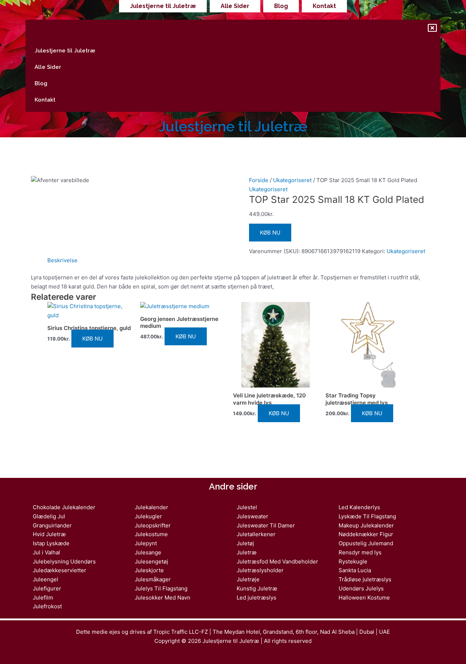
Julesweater (252, 516)
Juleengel (45, 579)
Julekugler (148, 516)
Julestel (247, 507)
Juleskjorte (149, 570)
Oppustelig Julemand (366, 543)
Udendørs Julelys (361, 588)
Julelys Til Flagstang (161, 588)
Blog (281, 6)
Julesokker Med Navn (162, 597)
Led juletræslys (256, 597)
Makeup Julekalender (366, 525)
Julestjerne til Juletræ (163, 6)
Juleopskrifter (153, 525)
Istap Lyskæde (51, 543)
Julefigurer (47, 588)
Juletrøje (248, 579)
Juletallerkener (256, 534)
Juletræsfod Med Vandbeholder (277, 561)
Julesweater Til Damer (266, 525)
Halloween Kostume (364, 597)
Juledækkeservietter (59, 570)
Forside (258, 180)
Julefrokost (47, 606)
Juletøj (245, 543)
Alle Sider (235, 6)
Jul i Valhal (46, 552)
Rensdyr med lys (360, 552)
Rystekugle (353, 561)
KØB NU (270, 232)
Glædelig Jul (49, 516)
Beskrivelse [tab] (62, 260)
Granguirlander (52, 525)
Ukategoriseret (292, 180)
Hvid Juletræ (49, 534)
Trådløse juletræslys (365, 579)
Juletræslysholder (260, 570)
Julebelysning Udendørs (64, 561)
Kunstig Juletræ (257, 588)
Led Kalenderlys (359, 507)
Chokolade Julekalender (64, 507)
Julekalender (151, 507)
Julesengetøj (151, 561)
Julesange (148, 552)
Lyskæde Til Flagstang (367, 516)
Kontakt (324, 6)
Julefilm (43, 597)
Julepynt (146, 543)
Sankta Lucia (355, 570)
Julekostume (151, 534)
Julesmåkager (153, 579)
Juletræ (247, 552)
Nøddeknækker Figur (366, 534)
